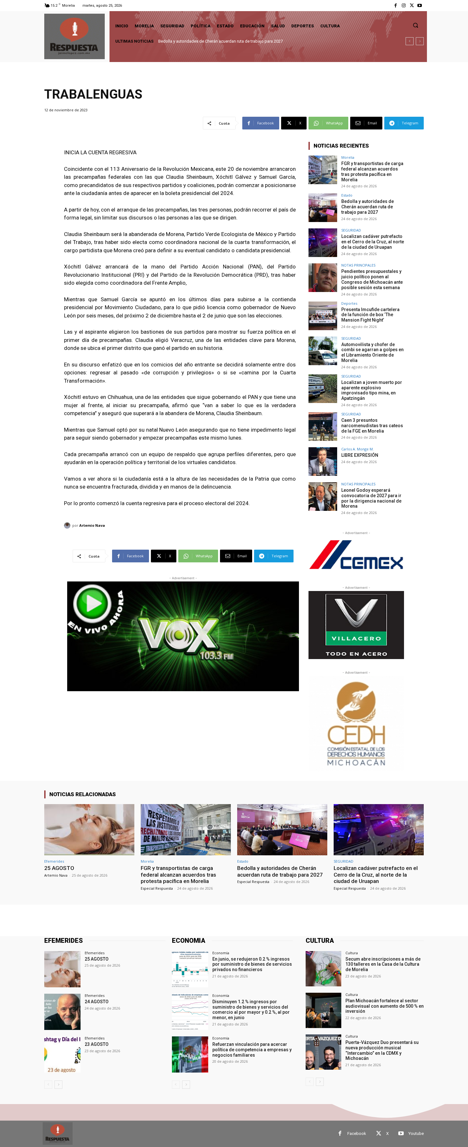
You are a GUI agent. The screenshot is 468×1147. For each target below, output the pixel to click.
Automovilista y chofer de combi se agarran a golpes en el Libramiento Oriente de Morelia (372, 352)
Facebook (356, 1133)
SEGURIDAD (351, 230)
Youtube (416, 1133)
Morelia (347, 157)
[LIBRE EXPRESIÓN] (322, 461)
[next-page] (58, 1085)
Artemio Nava (92, 525)
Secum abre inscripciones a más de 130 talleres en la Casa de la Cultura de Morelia (383, 964)
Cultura (351, 953)
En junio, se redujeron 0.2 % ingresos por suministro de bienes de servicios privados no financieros (252, 964)
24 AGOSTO (97, 1001)
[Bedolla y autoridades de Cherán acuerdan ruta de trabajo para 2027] (322, 207)
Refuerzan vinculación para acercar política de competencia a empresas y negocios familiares (252, 1050)
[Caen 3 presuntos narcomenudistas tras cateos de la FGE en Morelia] (322, 426)
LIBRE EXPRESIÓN (359, 455)
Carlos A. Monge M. (357, 449)
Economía (220, 953)
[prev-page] (48, 1085)
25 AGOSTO (59, 868)
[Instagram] (404, 6)
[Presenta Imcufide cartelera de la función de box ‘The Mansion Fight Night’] (322, 316)
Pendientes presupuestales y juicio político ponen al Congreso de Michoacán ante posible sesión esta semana (372, 279)
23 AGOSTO (97, 1044)
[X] (412, 6)
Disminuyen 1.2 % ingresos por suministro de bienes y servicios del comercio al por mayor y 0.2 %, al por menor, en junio (251, 1009)
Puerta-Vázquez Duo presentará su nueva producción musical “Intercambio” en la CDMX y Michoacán (382, 1050)
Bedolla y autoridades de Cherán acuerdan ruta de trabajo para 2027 (367, 207)
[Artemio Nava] (68, 525)
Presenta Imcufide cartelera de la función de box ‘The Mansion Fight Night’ (370, 315)
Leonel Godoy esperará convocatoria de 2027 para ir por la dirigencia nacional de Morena (371, 498)
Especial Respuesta (157, 888)
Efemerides (54, 861)
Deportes (349, 303)
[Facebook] (396, 6)
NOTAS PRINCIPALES (358, 265)
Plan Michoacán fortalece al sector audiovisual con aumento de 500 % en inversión (384, 1006)
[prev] (410, 41)
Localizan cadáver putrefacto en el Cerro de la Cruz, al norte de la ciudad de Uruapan (235, 41)
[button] (415, 25)
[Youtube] (420, 6)
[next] (420, 41)
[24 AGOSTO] (62, 1012)
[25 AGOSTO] (89, 829)
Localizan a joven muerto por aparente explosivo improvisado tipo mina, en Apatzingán (371, 390)
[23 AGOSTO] (62, 1054)
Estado (346, 195)
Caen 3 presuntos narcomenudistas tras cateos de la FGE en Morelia (372, 426)
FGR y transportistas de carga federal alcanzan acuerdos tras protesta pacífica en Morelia (372, 171)
